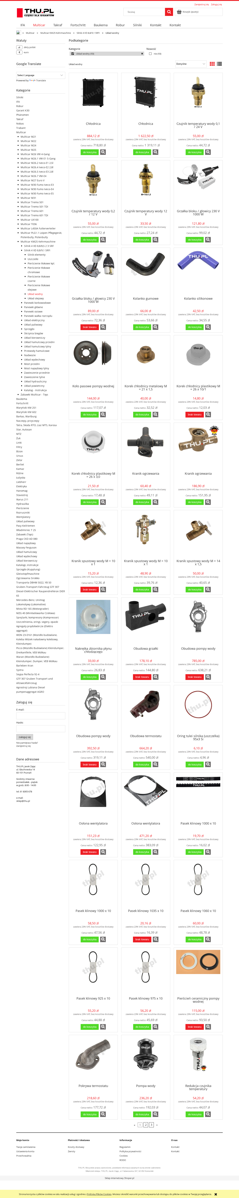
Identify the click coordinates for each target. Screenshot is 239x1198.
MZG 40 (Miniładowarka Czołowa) (35, 613)
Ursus (19, 455)
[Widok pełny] (219, 63)
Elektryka (21, 486)
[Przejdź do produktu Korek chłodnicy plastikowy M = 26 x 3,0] (93, 447)
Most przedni (32, 364)
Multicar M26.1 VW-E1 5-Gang (38, 158)
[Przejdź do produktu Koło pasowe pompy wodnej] (93, 359)
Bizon (19, 451)
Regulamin (125, 1147)
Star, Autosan (24, 429)
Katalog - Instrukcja (35, 390)
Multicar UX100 (29, 219)
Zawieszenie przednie (37, 372)
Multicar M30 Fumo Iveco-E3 (37, 184)
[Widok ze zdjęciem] (212, 63)
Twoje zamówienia (25, 1147)
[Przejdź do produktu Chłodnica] (93, 97)
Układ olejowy (36, 298)
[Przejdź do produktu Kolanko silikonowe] (198, 272)
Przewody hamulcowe (37, 350)
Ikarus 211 (22, 499)
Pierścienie (22, 508)
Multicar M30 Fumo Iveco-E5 (37, 193)
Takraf (19, 119)
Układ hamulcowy (26, 552)
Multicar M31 (28, 197)
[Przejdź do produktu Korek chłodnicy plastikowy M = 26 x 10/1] (198, 359)
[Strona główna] (35, 12)
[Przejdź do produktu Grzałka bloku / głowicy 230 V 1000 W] (198, 184)
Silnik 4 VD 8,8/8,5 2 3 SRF (39, 246)
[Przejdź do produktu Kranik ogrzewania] (146, 447)
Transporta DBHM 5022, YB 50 (33, 582)
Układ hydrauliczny (35, 381)
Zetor (19, 460)
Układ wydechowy (34, 359)
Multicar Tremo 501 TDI (34, 206)
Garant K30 (22, 110)
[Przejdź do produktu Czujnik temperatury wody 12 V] (146, 184)
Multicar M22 (28, 141)
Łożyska (20, 477)
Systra (19, 670)
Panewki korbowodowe (37, 302)
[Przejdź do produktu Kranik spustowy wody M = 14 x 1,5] (198, 534)
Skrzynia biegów (33, 333)
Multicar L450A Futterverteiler (38, 228)
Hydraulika (22, 503)
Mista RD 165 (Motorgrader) (32, 608)
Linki (19, 442)
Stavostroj (22, 495)
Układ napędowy (26, 543)
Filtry (19, 447)
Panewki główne (33, 307)
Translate (41, 80)
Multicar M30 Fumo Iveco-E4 (37, 189)
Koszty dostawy (76, 1147)
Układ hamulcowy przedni (39, 342)
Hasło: (19, 722)
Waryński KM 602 (26, 412)
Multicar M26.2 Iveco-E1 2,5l (37, 163)
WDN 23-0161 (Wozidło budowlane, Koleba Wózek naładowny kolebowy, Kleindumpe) (37, 639)
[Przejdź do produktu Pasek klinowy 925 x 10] (93, 972)
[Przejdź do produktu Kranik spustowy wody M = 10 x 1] (93, 534)
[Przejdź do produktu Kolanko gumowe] (146, 272)
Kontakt (175, 1147)
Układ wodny (35, 294)
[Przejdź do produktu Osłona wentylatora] (93, 797)
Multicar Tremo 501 (32, 202)
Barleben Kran (24, 665)
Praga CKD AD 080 (26, 538)
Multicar (21, 132)
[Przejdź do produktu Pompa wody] (146, 1059)
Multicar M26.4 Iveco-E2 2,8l (37, 167)
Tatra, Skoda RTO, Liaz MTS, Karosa (36, 425)
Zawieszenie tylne (34, 377)
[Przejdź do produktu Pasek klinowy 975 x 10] (146, 972)
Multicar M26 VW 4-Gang (35, 154)
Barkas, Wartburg (26, 416)
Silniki (19, 97)
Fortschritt (22, 403)
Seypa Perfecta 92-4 (27, 674)
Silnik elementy (36, 254)
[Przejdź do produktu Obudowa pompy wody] (198, 622)
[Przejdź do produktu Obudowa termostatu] (146, 709)
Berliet (20, 464)
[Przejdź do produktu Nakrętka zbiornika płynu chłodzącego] (93, 622)
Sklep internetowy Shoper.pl (119, 1178)
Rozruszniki (23, 512)
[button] (103, 152)
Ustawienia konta (25, 1151)
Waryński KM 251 (26, 407)
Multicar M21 (28, 136)
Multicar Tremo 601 (32, 211)
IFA (18, 101)
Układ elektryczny (34, 320)
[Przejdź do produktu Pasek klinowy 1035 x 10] (146, 884)
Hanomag (21, 490)
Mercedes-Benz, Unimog (30, 600)
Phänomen (22, 114)
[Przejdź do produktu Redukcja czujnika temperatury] (198, 1059)
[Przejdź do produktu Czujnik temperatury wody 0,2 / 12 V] (93, 184)
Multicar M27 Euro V (32, 180)
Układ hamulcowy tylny (37, 346)
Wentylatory (23, 517)
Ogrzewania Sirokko (27, 578)
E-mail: (20, 709)
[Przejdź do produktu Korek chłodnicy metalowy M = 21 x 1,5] (146, 359)
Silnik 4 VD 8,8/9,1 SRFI (37, 250)
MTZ (18, 434)
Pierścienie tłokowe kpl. (41, 263)
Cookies (124, 1155)
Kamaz (20, 468)
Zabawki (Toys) (24, 534)
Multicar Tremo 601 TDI (34, 215)
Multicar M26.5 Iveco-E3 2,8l (37, 171)
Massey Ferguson (26, 547)
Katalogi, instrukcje (27, 565)
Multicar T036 (29, 224)
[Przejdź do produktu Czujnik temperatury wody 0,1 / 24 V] (198, 97)
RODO (123, 1160)
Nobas (20, 123)
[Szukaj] (169, 12)
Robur (19, 106)
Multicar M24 (28, 145)
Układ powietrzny (34, 385)
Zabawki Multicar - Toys (34, 394)
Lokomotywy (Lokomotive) (31, 604)
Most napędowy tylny (36, 368)
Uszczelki (33, 259)
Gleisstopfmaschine (27, 573)
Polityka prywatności (130, 1151)
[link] (107, 54)
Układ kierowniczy (34, 337)
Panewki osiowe (33, 311)
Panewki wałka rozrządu (38, 316)
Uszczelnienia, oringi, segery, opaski (37, 621)
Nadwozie (30, 355)
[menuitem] (22, 25)
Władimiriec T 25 (26, 530)
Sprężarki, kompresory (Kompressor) (37, 617)
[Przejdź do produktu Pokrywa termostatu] (93, 1059)
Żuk (18, 438)
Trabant (21, 128)
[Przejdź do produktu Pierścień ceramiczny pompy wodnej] (198, 972)
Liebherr (21, 482)
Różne (19, 473)
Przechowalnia (23, 1155)
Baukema (21, 399)
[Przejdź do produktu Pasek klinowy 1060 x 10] (198, 884)
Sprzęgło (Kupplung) (28, 569)
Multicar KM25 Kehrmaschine (38, 241)
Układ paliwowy (33, 324)
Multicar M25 (28, 149)
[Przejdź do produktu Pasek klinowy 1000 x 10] (198, 797)
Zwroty (71, 1151)
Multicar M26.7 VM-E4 (33, 176)
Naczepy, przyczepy (27, 420)
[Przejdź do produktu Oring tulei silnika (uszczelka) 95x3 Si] (198, 709)
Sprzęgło (29, 329)
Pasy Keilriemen (25, 525)
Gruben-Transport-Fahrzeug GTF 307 (37, 587)
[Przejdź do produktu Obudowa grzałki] (146, 622)
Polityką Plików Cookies (99, 1194)
